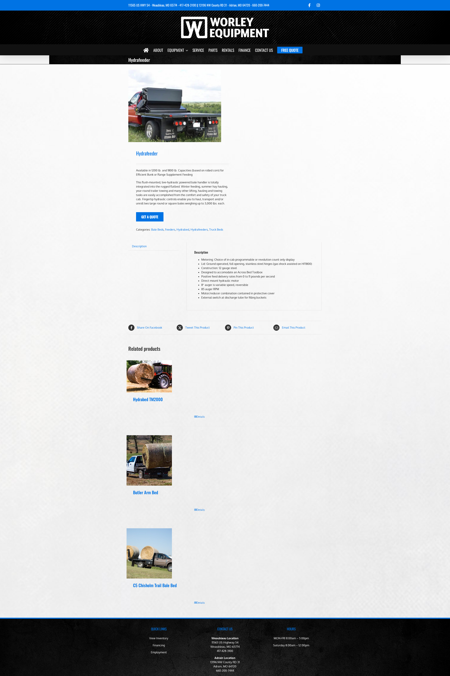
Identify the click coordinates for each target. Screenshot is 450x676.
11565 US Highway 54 (225, 642)
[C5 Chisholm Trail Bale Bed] (149, 553)
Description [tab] (139, 246)
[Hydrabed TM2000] (149, 376)
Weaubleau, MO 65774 (225, 646)
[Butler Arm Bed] (149, 460)
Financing (159, 645)
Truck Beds (216, 229)
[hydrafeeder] (174, 106)
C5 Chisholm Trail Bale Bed (155, 585)
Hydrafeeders (199, 229)
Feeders (170, 229)
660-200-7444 (225, 670)
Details (201, 416)
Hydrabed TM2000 (148, 399)
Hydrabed (182, 229)
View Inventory (158, 638)
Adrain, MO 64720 (224, 666)
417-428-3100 (225, 651)
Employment (159, 652)
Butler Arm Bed (145, 492)
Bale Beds (157, 229)
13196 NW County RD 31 (225, 662)
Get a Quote (149, 216)
